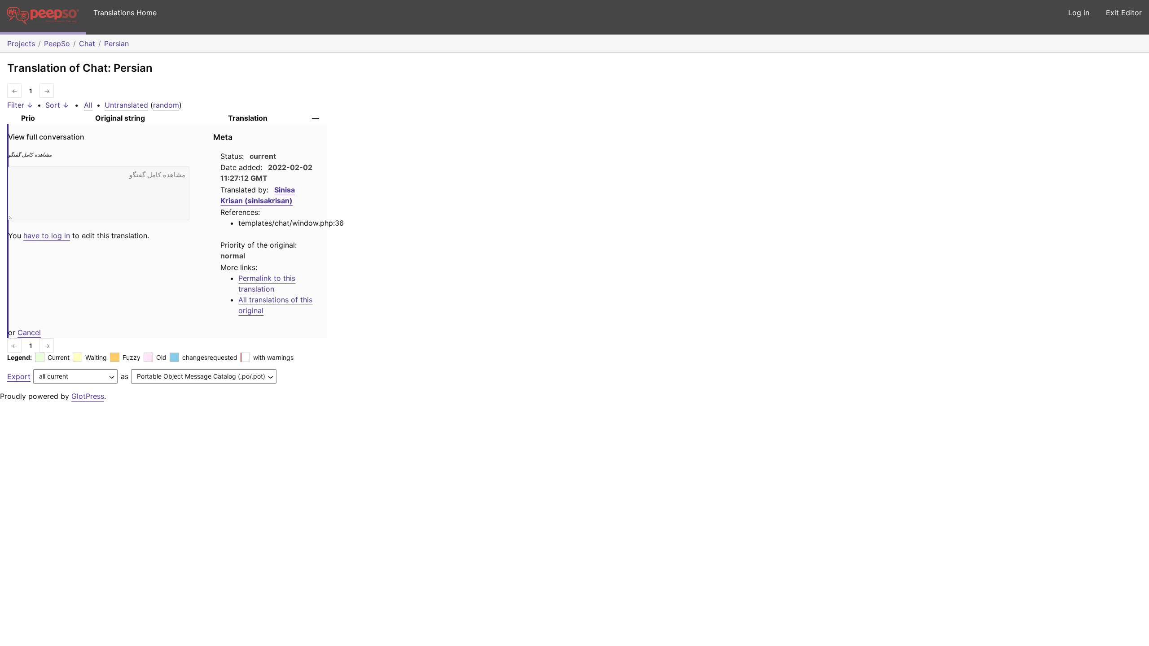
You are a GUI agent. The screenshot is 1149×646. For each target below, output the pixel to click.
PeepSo (57, 43)
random (166, 104)
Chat (87, 43)
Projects (21, 43)
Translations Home (125, 12)
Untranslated (126, 104)
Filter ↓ (20, 104)
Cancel (29, 332)
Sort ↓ (57, 104)
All (88, 104)
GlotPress (87, 396)
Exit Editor (1124, 12)
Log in (1078, 12)
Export (19, 376)
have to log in (46, 235)
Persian (116, 43)
